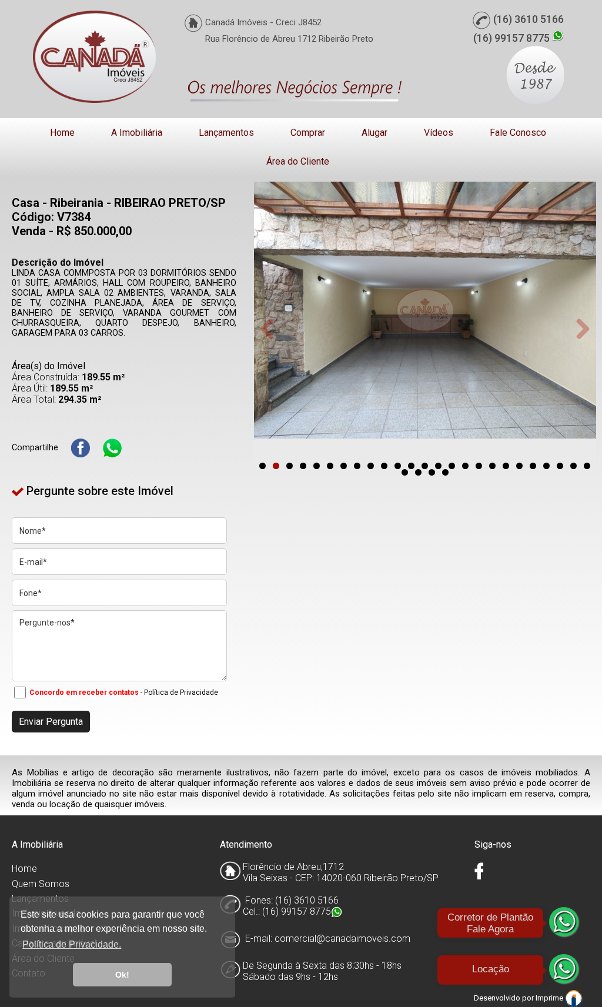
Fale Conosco (518, 132)
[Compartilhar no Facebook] (80, 448)
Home (62, 132)
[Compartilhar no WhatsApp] (112, 448)
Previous (271, 328)
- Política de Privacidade (179, 692)
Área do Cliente (297, 161)
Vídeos (438, 132)
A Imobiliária (136, 132)
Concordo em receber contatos (84, 692)
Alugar (374, 132)
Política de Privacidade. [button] (71, 944)
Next (578, 328)
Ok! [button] (122, 974)
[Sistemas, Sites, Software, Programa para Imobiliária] (574, 997)
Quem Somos (40, 883)
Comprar (307, 132)
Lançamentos (226, 132)
